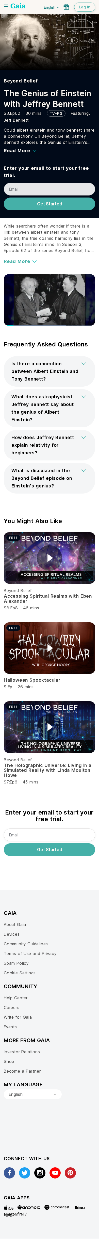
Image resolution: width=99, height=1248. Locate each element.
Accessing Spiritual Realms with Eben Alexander (48, 598)
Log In (84, 7)
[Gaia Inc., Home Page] (18, 6)
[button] (49, 371)
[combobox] (33, 1094)
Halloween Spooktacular (32, 680)
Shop (9, 1061)
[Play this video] (49, 558)
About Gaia (15, 924)
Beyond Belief (21, 80)
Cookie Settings (20, 972)
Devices (12, 934)
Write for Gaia (18, 1017)
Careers (12, 1007)
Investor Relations (22, 1051)
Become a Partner (22, 1071)
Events (10, 1026)
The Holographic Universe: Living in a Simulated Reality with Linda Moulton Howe (47, 770)
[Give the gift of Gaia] (66, 7)
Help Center (16, 997)
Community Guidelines (26, 943)
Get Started (49, 203)
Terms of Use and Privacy (30, 953)
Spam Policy (16, 963)
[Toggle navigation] (6, 6)
